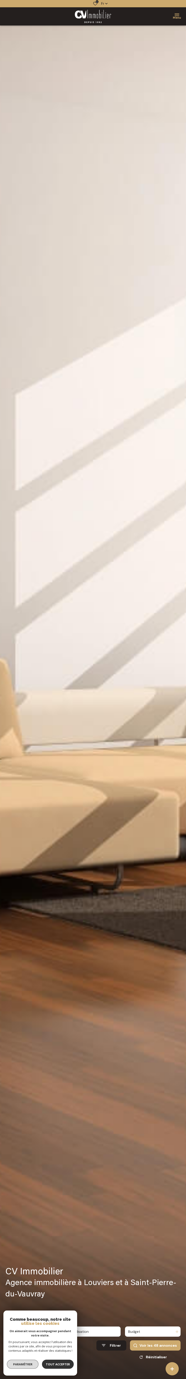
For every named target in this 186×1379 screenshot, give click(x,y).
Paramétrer (22, 1364)
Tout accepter (58, 1364)
